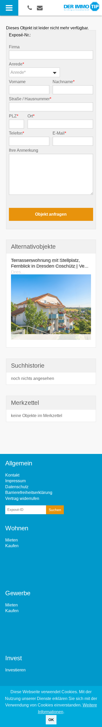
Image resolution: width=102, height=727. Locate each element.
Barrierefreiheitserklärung (28, 492)
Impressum (15, 481)
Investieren (15, 670)
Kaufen (12, 546)
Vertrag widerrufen (22, 498)
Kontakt (12, 475)
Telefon (16, 133)
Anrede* (18, 72)
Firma (14, 47)
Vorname (17, 82)
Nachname (64, 82)
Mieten (11, 540)
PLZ (13, 116)
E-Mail (59, 133)
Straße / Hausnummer (30, 99)
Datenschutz (17, 487)
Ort (31, 116)
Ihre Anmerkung (23, 150)
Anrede (16, 64)
